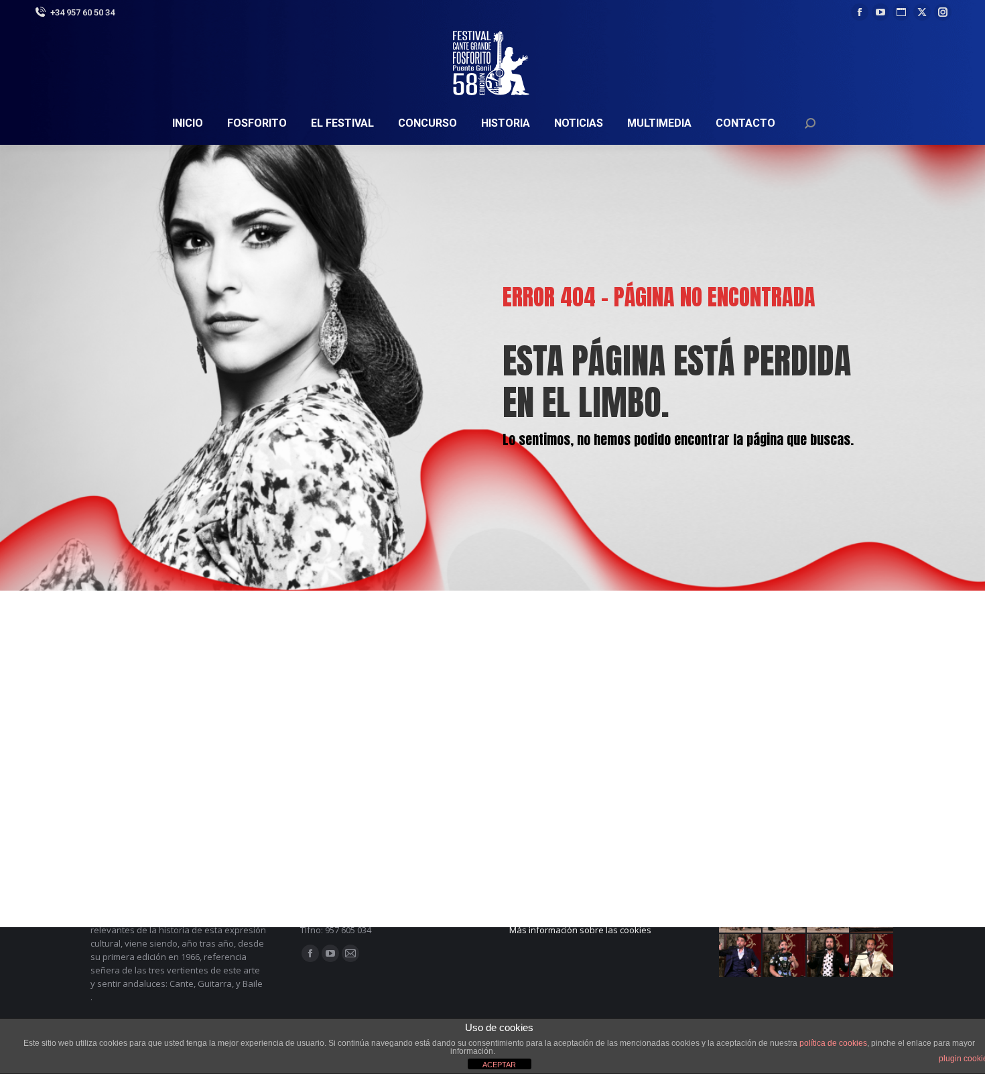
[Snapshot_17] (741, 956)
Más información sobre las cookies (580, 930)
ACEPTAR (499, 1065)
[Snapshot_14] (872, 956)
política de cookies (833, 1043)
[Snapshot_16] (785, 956)
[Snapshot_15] (829, 956)
